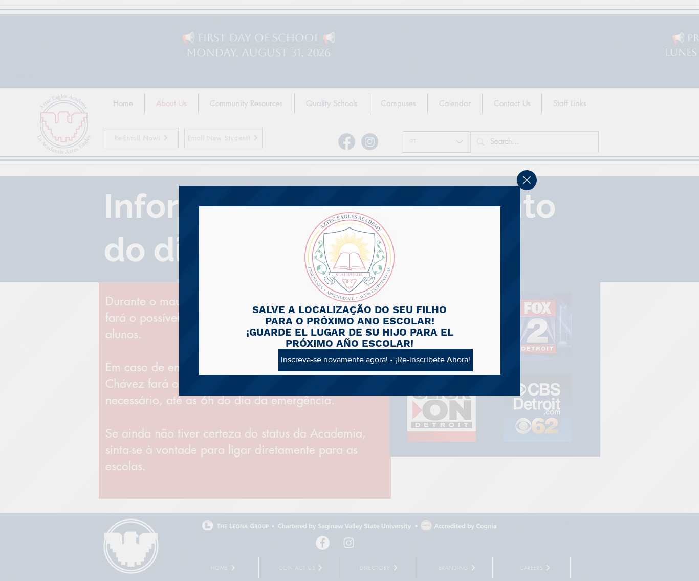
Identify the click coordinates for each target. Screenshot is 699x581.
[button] (526, 180)
